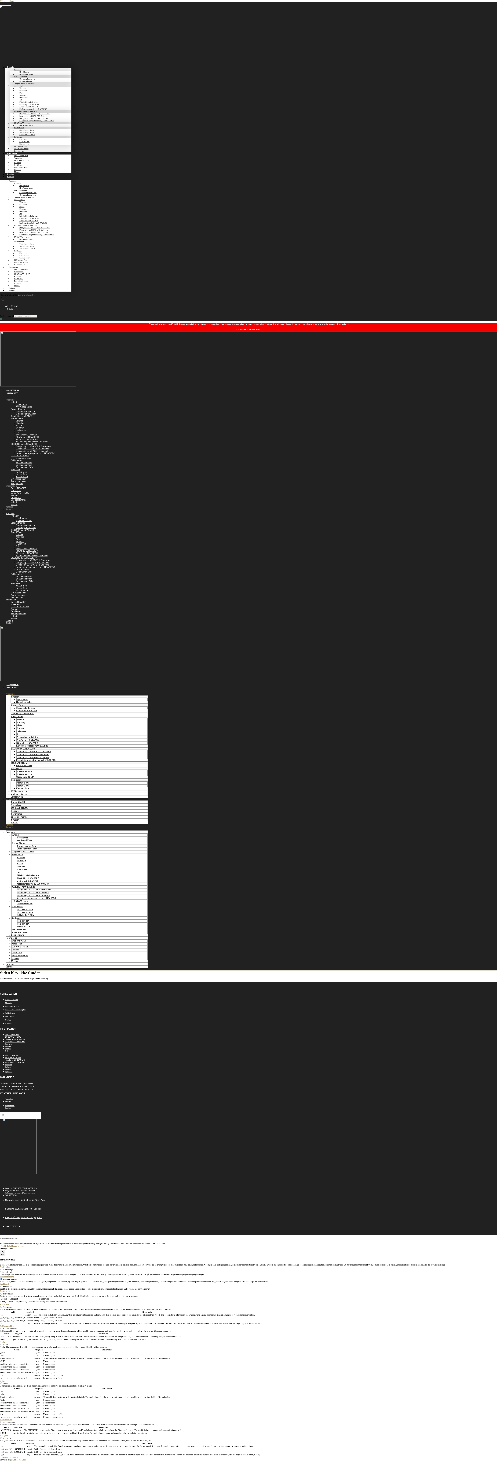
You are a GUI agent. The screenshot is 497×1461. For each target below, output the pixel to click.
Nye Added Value (24, 407)
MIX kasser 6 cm (18, 479)
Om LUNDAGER (18, 488)
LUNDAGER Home (20, 456)
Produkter (10, 400)
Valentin (19, 421)
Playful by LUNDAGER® (27, 437)
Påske (19, 425)
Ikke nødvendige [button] (7, 1277)
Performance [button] (5, 1291)
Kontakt (10, 176)
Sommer (20, 428)
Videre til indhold (7, 1)
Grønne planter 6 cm (25, 411)
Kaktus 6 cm (21, 472)
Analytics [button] (4, 1436)
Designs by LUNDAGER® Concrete (32, 451)
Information (11, 486)
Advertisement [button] (6, 1420)
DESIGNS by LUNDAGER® (24, 444)
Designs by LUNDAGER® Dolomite (32, 449)
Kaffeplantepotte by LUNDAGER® (31, 442)
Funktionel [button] (4, 1284)
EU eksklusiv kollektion (26, 435)
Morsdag (20, 423)
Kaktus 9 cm (21, 474)
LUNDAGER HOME (20, 493)
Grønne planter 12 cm (26, 414)
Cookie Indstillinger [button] (9, 1246)
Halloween (21, 430)
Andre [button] (2, 1342)
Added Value (17, 418)
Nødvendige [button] (5, 1267)
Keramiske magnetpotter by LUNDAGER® (36, 121)
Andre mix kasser (19, 481)
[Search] (1, 319)
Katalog (10, 174)
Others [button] (2, 1381)
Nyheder (15, 402)
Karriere (14, 495)
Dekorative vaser (23, 458)
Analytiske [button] (4, 1304)
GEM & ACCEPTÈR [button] (9, 1457)
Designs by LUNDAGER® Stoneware (33, 446)
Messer (17, 172)
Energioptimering (19, 500)
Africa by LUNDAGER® (27, 439)
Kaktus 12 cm (22, 477)
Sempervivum (19, 151)
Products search (6, 316)
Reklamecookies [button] (6, 1326)
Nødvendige (8, 1270)
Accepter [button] (21, 1246)
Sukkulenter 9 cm (24, 465)
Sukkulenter (16, 460)
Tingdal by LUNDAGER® (22, 416)
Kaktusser (15, 470)
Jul (17, 432)
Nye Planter (21, 404)
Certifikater (16, 497)
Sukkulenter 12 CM (27, 135)
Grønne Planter (18, 409)
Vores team (16, 490)
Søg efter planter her (9, 295)
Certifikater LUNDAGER (15, 1042)
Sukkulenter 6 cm (24, 463)
